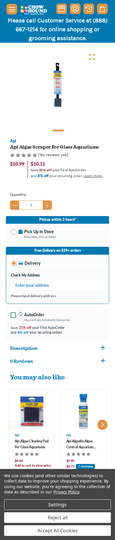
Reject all (58, 517)
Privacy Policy (66, 492)
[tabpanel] (57, 84)
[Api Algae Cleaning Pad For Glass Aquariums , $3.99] (31, 411)
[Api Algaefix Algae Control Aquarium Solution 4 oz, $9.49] (83, 411)
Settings (57, 504)
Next (102, 424)
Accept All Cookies (57, 530)
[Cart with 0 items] (102, 9)
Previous (12, 424)
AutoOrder (87, 466)
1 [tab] (58, 130)
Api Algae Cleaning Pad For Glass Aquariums (32, 444)
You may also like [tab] (37, 377)
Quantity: (18, 194)
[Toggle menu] (11, 9)
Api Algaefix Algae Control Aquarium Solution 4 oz (79, 444)
